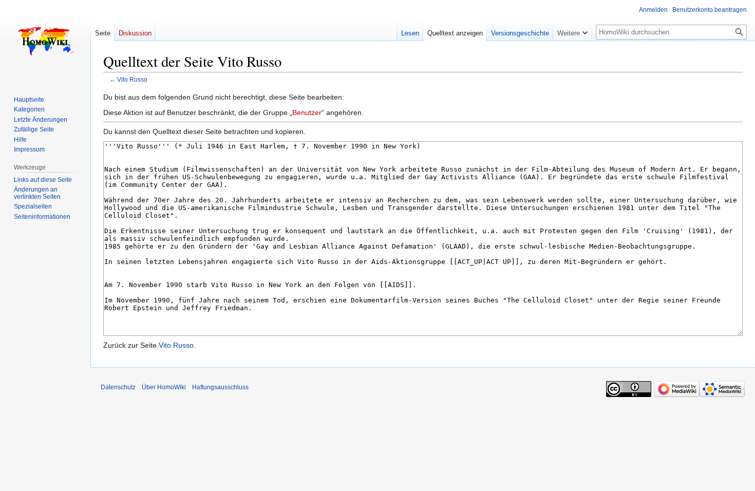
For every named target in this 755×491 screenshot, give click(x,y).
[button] (572, 31)
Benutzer (307, 112)
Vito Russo (132, 79)
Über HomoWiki (164, 387)
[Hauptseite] (45, 41)
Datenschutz (118, 387)
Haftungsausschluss (220, 387)
